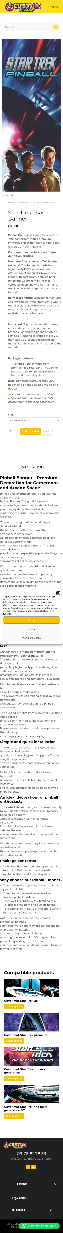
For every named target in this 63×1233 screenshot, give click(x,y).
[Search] (55, 27)
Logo (11, 414)
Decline (32, 628)
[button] (58, 593)
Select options (14, 1006)
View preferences (31, 637)
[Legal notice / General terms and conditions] (31, 1198)
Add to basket (30, 431)
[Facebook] (28, 1167)
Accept (31, 620)
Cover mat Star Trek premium (25, 1035)
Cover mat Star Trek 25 (21, 1000)
